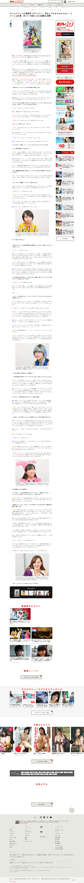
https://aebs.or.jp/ (24, 823)
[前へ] (12, 593)
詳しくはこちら (13, 881)
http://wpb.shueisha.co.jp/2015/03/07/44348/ (24, 75)
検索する (61, 1)
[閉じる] (73, 880)
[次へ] (50, 593)
